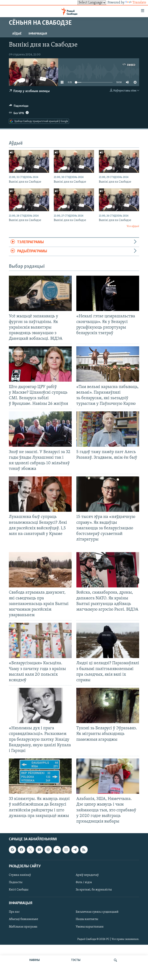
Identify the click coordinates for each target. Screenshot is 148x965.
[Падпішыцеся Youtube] (39, 849)
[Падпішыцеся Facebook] (21, 849)
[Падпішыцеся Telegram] (75, 849)
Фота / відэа (84, 882)
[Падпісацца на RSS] (83, 849)
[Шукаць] (115, 960)
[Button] (18, 106)
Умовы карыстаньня (89, 926)
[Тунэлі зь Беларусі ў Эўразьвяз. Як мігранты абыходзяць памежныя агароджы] (107, 705)
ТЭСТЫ (75, 960)
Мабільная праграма (23, 926)
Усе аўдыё (133, 226)
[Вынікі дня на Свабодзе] (29, 161)
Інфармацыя (38, 33)
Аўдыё (17, 33)
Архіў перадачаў (87, 875)
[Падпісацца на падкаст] (48, 849)
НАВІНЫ (34, 960)
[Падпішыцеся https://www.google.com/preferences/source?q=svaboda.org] (12, 849)
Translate (139, 2)
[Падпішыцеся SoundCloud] (57, 849)
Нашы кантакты (87, 919)
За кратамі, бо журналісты (94, 889)
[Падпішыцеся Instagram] (66, 849)
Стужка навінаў (20, 875)
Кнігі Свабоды (18, 889)
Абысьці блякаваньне (23, 919)
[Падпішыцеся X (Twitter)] (30, 849)
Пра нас (14, 911)
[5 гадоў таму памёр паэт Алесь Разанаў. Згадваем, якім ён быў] (107, 429)
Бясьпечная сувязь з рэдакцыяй (97, 911)
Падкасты (15, 882)
